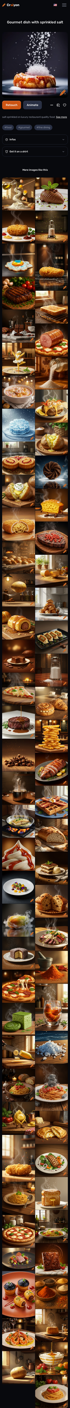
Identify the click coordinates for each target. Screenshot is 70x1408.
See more (61, 117)
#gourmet (24, 127)
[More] (51, 105)
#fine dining (43, 127)
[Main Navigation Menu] (64, 5)
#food (7, 127)
